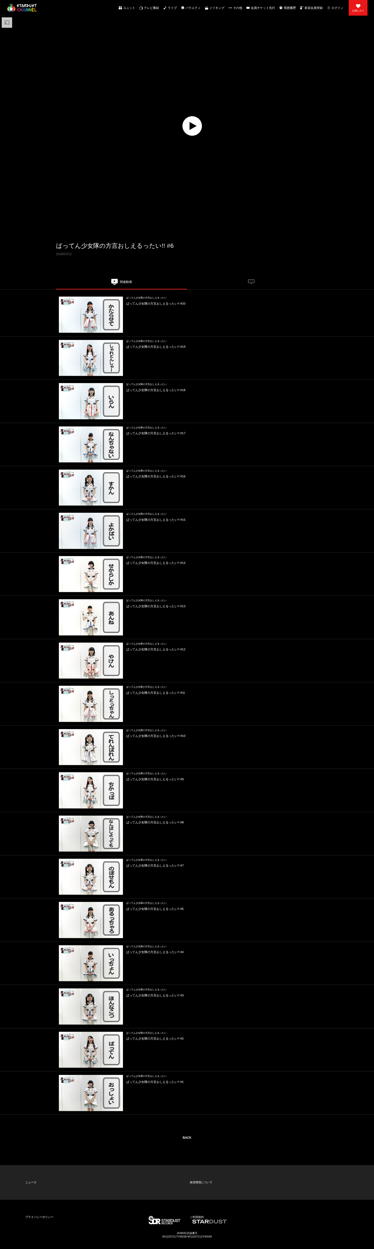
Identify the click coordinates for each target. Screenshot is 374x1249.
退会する (110, 1196)
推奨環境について (197, 1168)
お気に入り (358, 10)
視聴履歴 (290, 8)
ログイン (337, 8)
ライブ (172, 8)
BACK (187, 1137)
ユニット (129, 8)
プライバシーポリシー (35, 1175)
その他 (237, 8)
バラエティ (193, 8)
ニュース (28, 1168)
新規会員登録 (314, 8)
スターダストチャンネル (21, 7)
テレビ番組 (151, 8)
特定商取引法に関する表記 (202, 1182)
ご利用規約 (193, 1175)
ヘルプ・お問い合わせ (35, 1182)
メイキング (216, 8)
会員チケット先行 (263, 8)
